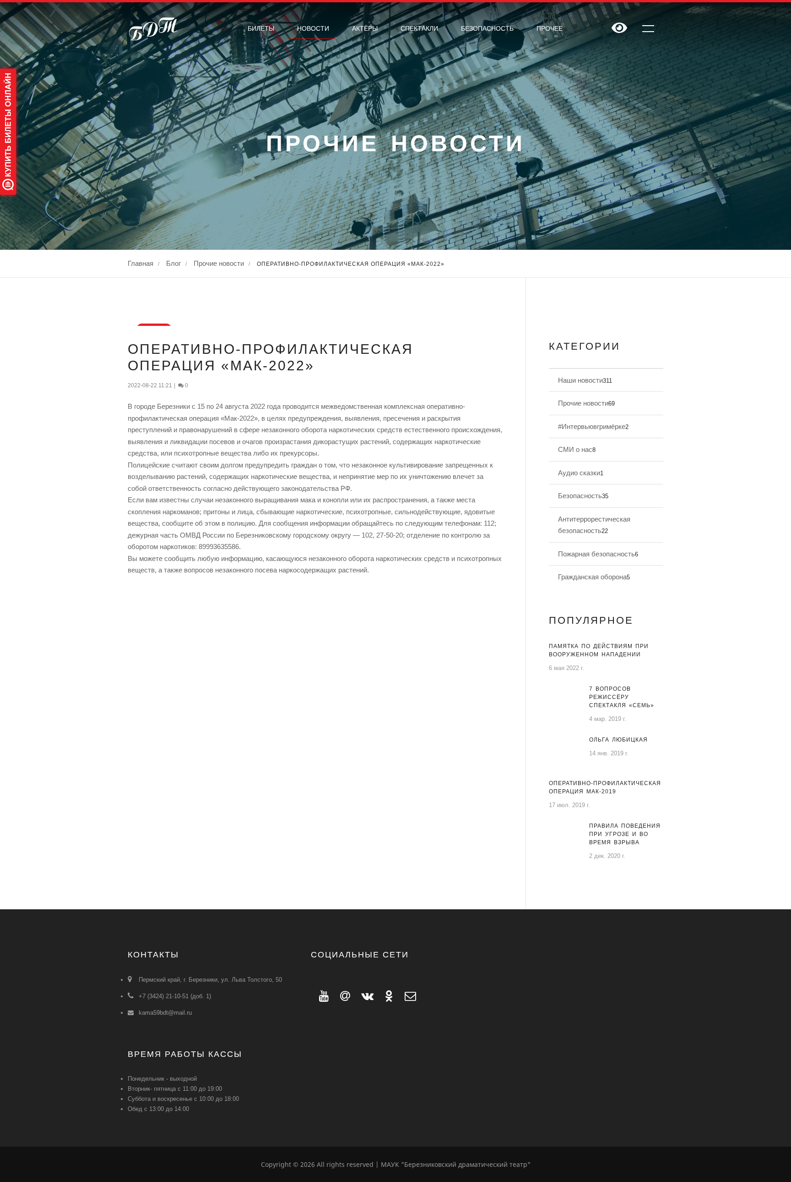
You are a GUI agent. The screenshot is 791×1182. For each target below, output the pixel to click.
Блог (173, 263)
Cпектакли (419, 28)
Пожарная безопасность (596, 554)
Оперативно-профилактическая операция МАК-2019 (605, 787)
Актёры (365, 28)
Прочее (549, 28)
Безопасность (487, 28)
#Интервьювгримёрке (591, 426)
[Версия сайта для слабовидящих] (619, 29)
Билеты (261, 28)
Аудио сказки (579, 473)
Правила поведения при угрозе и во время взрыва (625, 834)
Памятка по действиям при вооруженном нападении (599, 650)
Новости (313, 28)
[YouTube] (321, 996)
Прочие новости (219, 263)
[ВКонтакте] (365, 996)
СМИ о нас (575, 449)
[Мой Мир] (342, 996)
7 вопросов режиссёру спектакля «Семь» (621, 697)
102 (367, 535)
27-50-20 (389, 535)
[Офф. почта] (406, 996)
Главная (140, 263)
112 (489, 523)
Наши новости (580, 380)
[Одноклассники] (386, 996)
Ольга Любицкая (618, 740)
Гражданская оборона (592, 577)
